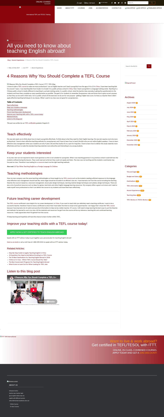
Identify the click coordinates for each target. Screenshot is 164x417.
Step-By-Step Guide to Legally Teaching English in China (27, 253)
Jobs (90, 8)
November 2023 (133, 145)
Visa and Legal (133, 172)
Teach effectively (12, 105)
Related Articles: (12, 116)
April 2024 (131, 121)
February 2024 (132, 131)
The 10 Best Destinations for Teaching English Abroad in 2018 (29, 257)
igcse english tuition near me (16, 395)
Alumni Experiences (18, 60)
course (40, 162)
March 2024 (132, 126)
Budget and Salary (134, 176)
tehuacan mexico (13, 390)
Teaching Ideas (133, 195)
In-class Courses (14, 406)
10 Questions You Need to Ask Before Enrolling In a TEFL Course (30, 255)
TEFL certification (30, 123)
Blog (8, 60)
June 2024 (131, 112)
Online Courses (43, 2)
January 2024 (132, 135)
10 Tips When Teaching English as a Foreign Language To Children (36, 166)
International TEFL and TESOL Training (38, 14)
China (98, 86)
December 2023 (133, 140)
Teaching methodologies (15, 110)
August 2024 (132, 103)
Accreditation (102, 8)
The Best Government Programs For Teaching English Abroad (29, 262)
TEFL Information (134, 186)
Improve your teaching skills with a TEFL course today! (25, 114)
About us (13, 385)
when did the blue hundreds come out (19, 400)
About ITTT (69, 8)
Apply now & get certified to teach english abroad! (37, 232)
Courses (81, 8)
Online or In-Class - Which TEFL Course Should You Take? (28, 260)
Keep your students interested (17, 107)
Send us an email (12, 242)
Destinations (132, 181)
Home (59, 8)
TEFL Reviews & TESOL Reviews (138, 200)
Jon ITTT (25, 68)
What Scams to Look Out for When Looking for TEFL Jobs (28, 264)
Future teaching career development (19, 112)
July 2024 (131, 107)
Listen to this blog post (14, 119)
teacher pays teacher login (16, 393)
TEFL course (22, 86)
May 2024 (131, 117)
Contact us (116, 8)
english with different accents (17, 398)
